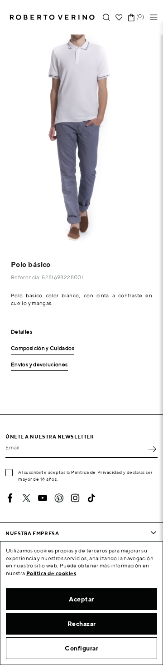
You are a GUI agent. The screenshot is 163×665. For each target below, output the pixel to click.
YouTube (42, 497)
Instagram (75, 497)
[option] (81, 138)
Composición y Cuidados (42, 348)
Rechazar (81, 623)
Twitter (26, 497)
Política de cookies (51, 573)
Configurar (81, 648)
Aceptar (81, 599)
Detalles (21, 332)
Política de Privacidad (96, 472)
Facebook (9, 497)
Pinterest (58, 497)
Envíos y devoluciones (39, 365)
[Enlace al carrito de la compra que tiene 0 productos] (131, 17)
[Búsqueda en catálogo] (106, 17)
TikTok (91, 497)
